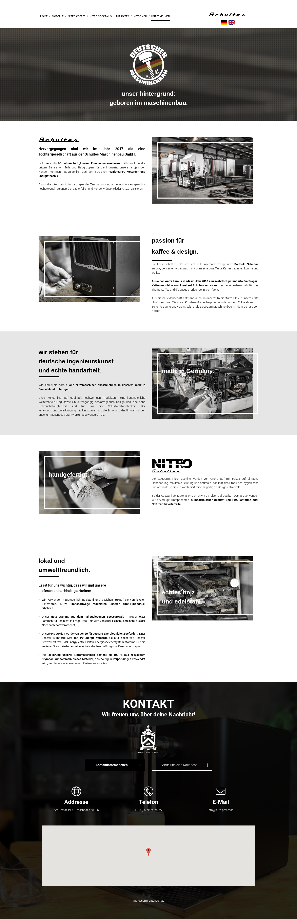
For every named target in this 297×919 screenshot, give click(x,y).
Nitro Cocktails (101, 16)
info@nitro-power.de (220, 810)
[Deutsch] (224, 22)
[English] (232, 22)
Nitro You (140, 16)
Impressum (140, 900)
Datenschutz (156, 900)
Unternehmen (160, 16)
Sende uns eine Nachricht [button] (179, 765)
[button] (148, 852)
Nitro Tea (122, 16)
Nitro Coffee (76, 16)
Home (43, 16)
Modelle (57, 16)
